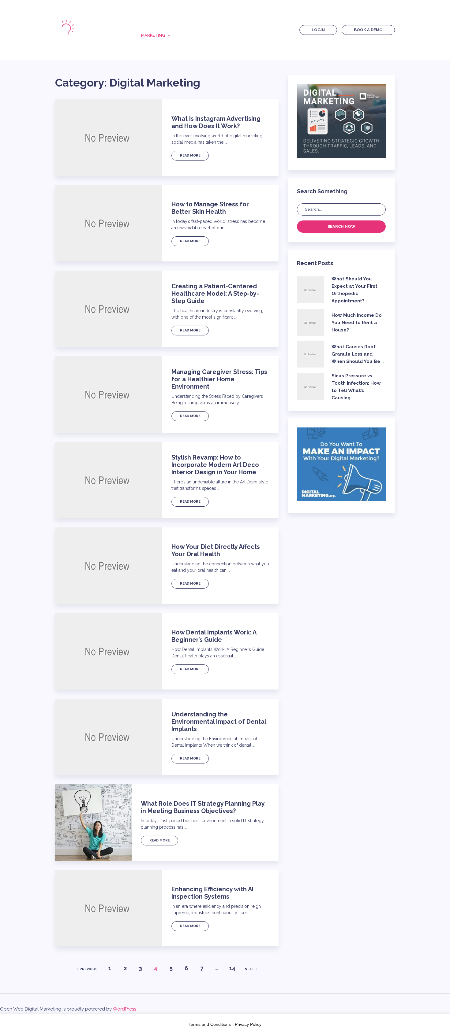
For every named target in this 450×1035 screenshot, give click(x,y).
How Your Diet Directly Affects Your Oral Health (215, 550)
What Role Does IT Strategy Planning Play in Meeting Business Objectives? (202, 807)
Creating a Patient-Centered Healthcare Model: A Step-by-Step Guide (215, 294)
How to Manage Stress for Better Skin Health (210, 208)
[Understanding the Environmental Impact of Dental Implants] (108, 737)
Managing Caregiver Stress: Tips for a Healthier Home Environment (219, 379)
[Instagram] (285, 29)
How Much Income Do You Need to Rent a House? (357, 322)
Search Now (341, 226)
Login (318, 30)
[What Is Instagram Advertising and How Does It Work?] (108, 137)
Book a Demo (368, 30)
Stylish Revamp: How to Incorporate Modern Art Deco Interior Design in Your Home (215, 465)
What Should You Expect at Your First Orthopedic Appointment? (354, 290)
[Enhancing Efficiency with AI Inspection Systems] (108, 908)
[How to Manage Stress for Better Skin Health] (108, 223)
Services (236, 24)
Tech (187, 35)
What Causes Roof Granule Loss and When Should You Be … (358, 354)
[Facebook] (264, 29)
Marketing (153, 35)
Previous (89, 969)
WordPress (124, 1009)
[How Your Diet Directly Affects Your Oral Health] (108, 565)
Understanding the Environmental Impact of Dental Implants (218, 722)
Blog (204, 24)
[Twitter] (274, 29)
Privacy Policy (248, 1024)
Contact (220, 35)
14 (232, 968)
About (175, 24)
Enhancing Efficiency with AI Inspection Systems (212, 892)
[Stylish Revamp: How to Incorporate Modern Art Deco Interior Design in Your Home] (108, 480)
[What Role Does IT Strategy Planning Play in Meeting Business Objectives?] (93, 822)
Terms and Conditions (210, 1024)
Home (147, 24)
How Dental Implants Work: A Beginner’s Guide (213, 636)
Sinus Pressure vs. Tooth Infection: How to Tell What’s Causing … (356, 387)
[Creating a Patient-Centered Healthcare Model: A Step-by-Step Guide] (108, 309)
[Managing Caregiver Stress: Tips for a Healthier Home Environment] (108, 394)
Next (249, 969)
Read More (190, 155)
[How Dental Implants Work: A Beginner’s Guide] (108, 651)
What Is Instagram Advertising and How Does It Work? (216, 122)
